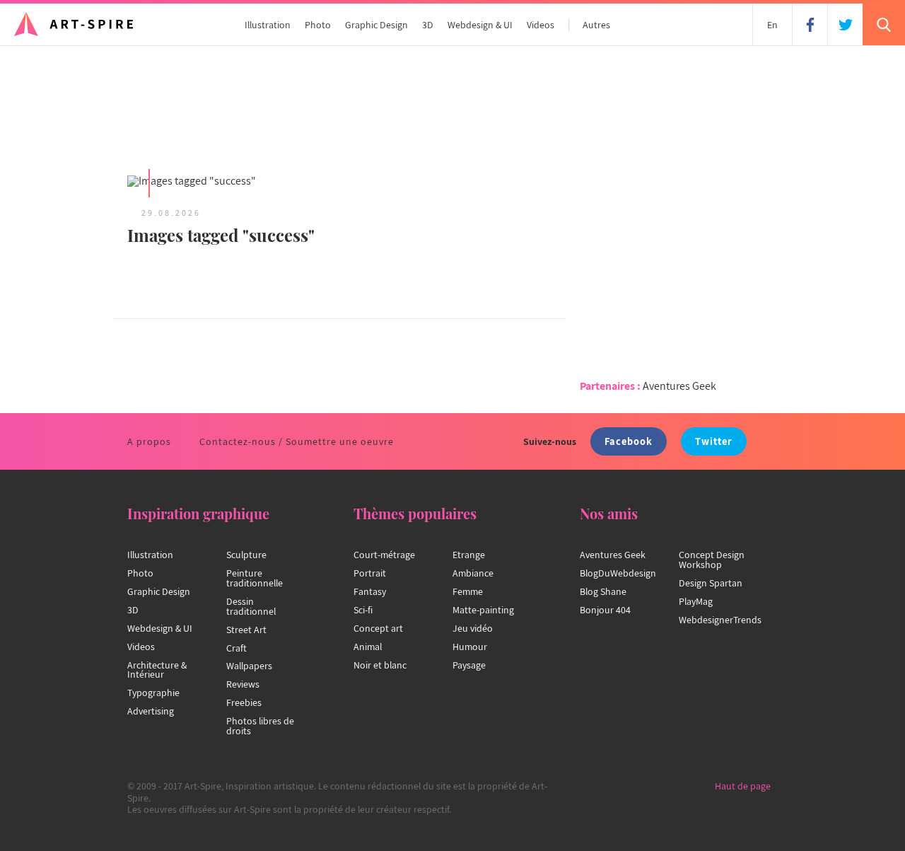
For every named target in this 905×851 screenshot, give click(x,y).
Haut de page (743, 786)
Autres (596, 24)
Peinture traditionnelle (254, 578)
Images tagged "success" (221, 235)
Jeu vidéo (472, 628)
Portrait (370, 573)
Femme (467, 591)
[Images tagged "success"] (226, 182)
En (772, 24)
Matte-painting (483, 609)
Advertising (150, 711)
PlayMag (696, 601)
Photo (318, 24)
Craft (236, 648)
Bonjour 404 (605, 609)
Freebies (244, 702)
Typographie (153, 692)
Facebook (629, 441)
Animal (368, 646)
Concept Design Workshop (712, 559)
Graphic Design (376, 24)
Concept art (378, 628)
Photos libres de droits (260, 725)
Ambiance (473, 573)
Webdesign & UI (480, 24)
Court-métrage (384, 554)
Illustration (268, 24)
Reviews (242, 684)
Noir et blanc (380, 665)
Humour (469, 646)
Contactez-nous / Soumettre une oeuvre (296, 441)
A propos (149, 441)
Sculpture (246, 554)
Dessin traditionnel (251, 606)
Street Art (246, 629)
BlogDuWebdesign (618, 573)
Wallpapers (249, 665)
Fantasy (370, 591)
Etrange (468, 554)
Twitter (713, 441)
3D (427, 24)
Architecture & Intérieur (157, 670)
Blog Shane (603, 591)
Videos (540, 24)
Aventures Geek (679, 385)
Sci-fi (363, 609)
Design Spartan (710, 583)
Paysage (469, 665)
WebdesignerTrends (720, 619)
